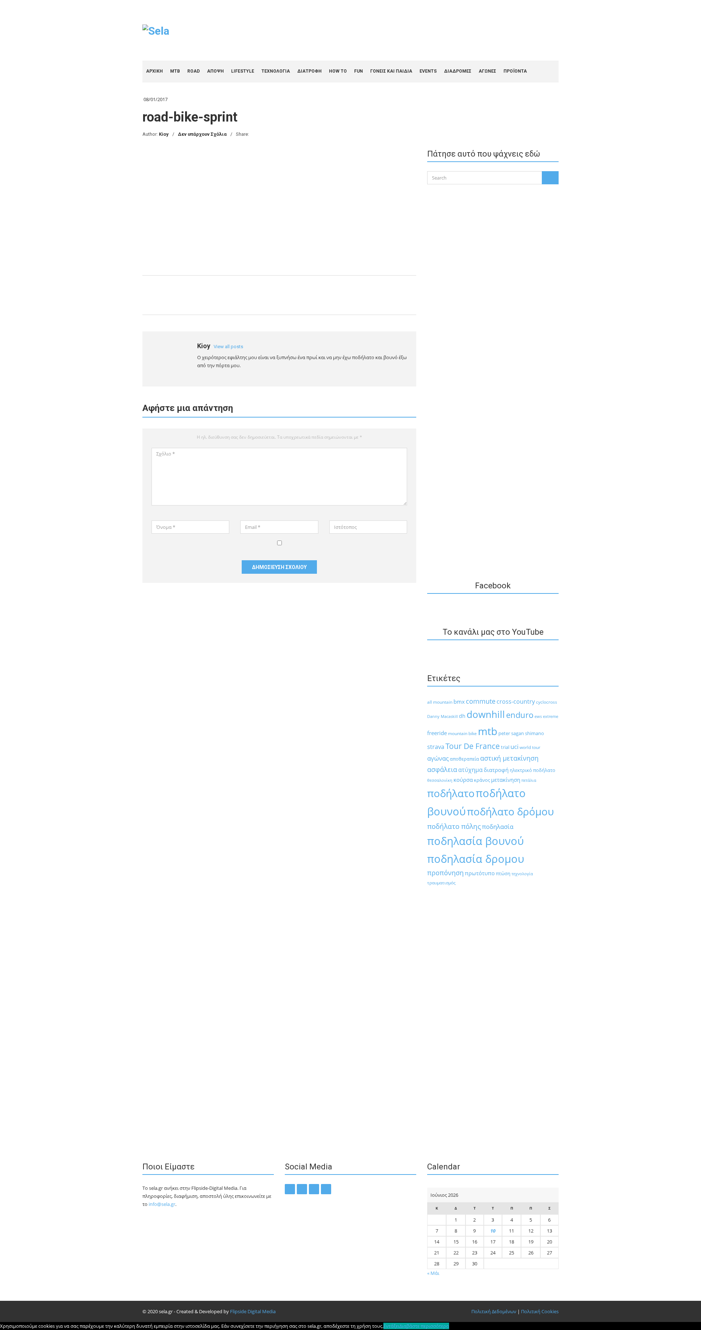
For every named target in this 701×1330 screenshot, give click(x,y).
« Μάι (433, 1273)
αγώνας (438, 758)
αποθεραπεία (464, 759)
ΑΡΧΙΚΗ (154, 71)
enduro (519, 715)
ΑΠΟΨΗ (215, 71)
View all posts (228, 346)
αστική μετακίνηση (509, 758)
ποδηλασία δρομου (475, 859)
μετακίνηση (505, 779)
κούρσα (463, 779)
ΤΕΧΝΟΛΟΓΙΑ (275, 71)
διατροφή (496, 769)
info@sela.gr (162, 1204)
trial (505, 747)
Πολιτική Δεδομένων (493, 1311)
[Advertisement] (426, 29)
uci (514, 746)
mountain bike (462, 733)
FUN (358, 71)
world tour (530, 747)
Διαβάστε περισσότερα (424, 1326)
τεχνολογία (522, 873)
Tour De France (472, 746)
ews (538, 716)
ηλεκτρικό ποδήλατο (532, 770)
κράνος (482, 780)
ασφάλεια (442, 769)
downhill (486, 714)
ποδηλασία (497, 826)
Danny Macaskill (442, 716)
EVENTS (428, 71)
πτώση (503, 873)
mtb (487, 731)
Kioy (164, 134)
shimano (534, 733)
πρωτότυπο (480, 873)
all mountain (439, 702)
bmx (459, 701)
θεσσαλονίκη (439, 780)
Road (193, 71)
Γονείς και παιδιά (391, 71)
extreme (550, 716)
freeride (437, 733)
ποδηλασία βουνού (475, 841)
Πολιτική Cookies (540, 1311)
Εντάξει (391, 1326)
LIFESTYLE (242, 71)
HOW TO (338, 71)
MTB (175, 71)
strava (435, 746)
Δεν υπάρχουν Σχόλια (202, 134)
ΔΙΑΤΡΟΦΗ (309, 71)
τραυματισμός (441, 883)
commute (480, 701)
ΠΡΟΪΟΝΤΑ (515, 71)
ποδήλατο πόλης (454, 826)
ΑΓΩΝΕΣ (487, 71)
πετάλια (528, 780)
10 (492, 1230)
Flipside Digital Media (253, 1311)
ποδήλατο (451, 793)
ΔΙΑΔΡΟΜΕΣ (457, 71)
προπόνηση (445, 872)
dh (462, 715)
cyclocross (546, 702)
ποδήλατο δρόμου (510, 811)
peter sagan (511, 733)
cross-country (516, 701)
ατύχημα (470, 769)
